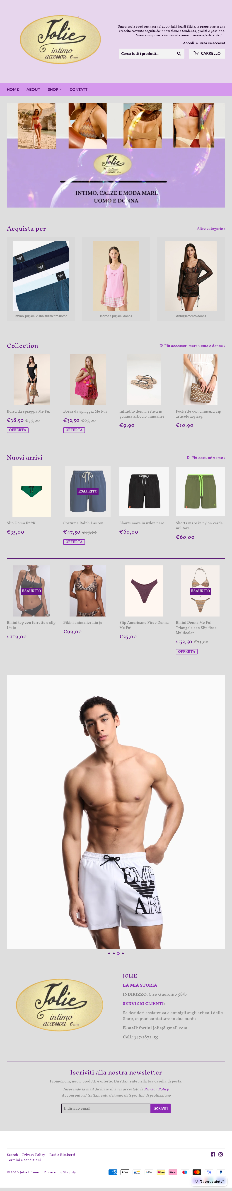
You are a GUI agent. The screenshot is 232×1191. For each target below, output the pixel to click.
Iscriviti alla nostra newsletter (116, 1072)
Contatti (79, 89)
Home (13, 89)
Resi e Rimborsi (62, 1154)
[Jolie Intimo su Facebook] (212, 1155)
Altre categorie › (211, 228)
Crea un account (212, 43)
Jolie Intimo (29, 1172)
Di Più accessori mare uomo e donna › (192, 346)
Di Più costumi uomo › (206, 457)
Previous (14, 155)
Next (218, 155)
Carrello (210, 53)
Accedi (188, 43)
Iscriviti (160, 1108)
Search (12, 1154)
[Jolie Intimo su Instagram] (220, 1155)
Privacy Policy (33, 1154)
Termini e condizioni (24, 1160)
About (33, 89)
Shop (53, 89)
